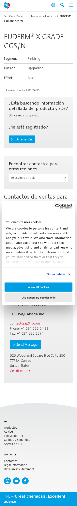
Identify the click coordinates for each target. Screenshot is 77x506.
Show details (56, 274)
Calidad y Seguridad (17, 440)
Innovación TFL (13, 436)
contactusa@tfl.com (25, 323)
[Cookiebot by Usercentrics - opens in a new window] (55, 206)
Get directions (20, 371)
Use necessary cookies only (38, 297)
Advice (8, 431)
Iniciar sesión (23, 139)
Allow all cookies (38, 287)
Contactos (10, 461)
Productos (21, 16)
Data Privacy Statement (19, 469)
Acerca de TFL (13, 444)
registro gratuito (28, 115)
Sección (8, 16)
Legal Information (15, 465)
